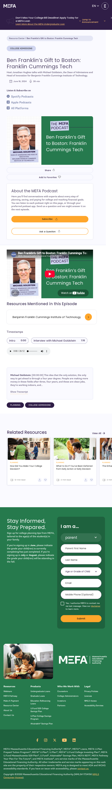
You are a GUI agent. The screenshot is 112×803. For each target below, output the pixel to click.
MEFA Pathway (10, 696)
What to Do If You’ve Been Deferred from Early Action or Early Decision (74, 467)
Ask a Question (61, 231)
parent (71, 537)
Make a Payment (11, 701)
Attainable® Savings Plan (41, 723)
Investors (61, 701)
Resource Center (17, 38)
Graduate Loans (37, 696)
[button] (95, 6)
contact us (83, 768)
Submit (81, 618)
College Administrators (67, 696)
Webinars (8, 691)
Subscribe (58, 220)
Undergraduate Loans (40, 691)
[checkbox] (81, 606)
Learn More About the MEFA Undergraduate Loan (40, 24)
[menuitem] (16, 691)
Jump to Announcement (90, 20)
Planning (15, 405)
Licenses (88, 696)
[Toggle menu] (105, 6)
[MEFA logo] (10, 5)
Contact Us (9, 715)
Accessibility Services (94, 705)
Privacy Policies (91, 691)
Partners (61, 705)
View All (96, 433)
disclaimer (95, 606)
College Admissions (21, 48)
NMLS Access (90, 701)
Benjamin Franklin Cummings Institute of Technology (47, 317)
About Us (8, 710)
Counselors (62, 691)
